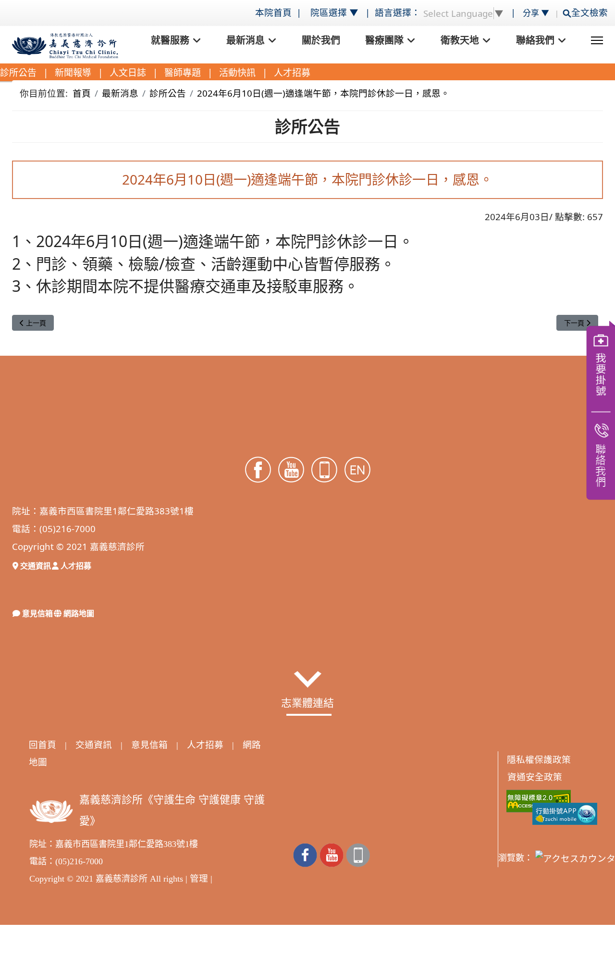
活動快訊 (237, 72)
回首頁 (42, 745)
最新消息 (245, 40)
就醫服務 (170, 40)
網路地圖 (78, 613)
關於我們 (321, 40)
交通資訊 (34, 565)
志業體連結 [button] (307, 702)
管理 (199, 878)
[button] (307, 679)
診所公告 (18, 72)
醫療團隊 (384, 40)
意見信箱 (36, 613)
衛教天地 (460, 40)
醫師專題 (182, 72)
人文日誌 (128, 72)
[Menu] (597, 40)
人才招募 (292, 72)
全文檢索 (592, 12)
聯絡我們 (535, 40)
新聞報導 (73, 72)
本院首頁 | (279, 12)
